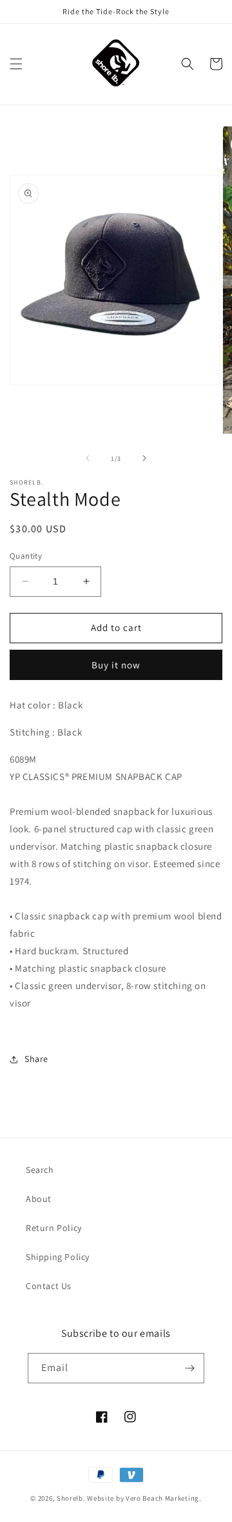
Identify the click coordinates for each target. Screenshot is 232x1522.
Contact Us (49, 1286)
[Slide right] (144, 458)
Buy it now (116, 665)
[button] (16, 64)
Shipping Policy (58, 1257)
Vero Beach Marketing (162, 1498)
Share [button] (36, 1059)
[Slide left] (87, 458)
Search (40, 1170)
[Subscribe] (189, 1368)
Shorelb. (71, 1498)
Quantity (26, 555)
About (39, 1199)
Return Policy (54, 1228)
